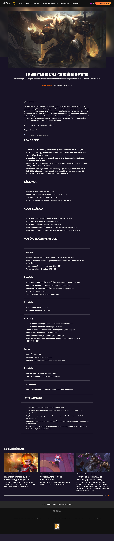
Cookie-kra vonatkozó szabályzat (57, 519)
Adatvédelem (18, 519)
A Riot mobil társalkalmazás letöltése (57, 504)
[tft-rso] (14, 3)
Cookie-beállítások (93, 519)
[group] (57, 472)
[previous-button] (105, 495)
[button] (47, 85)
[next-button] (108, 495)
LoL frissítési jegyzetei (34, 125)
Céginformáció (78, 519)
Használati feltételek (33, 519)
